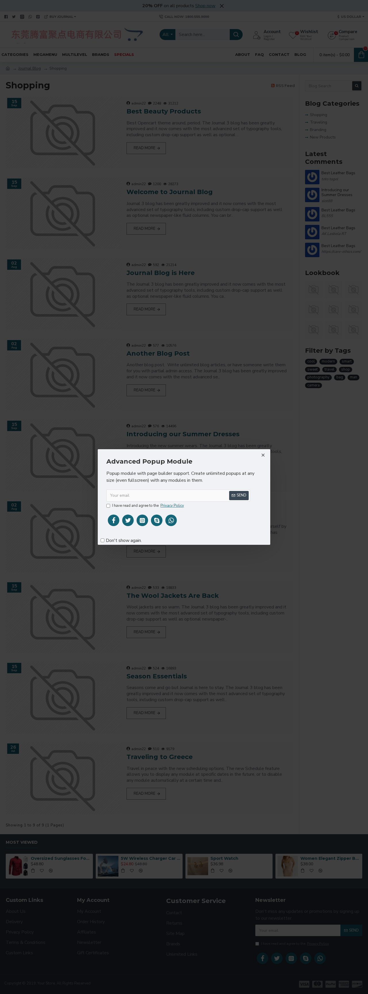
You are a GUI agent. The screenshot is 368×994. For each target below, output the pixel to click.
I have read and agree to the (148, 505)
